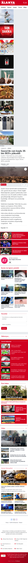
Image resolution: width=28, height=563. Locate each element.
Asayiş (15, 7)
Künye (7, 522)
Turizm (20, 7)
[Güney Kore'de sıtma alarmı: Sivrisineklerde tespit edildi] (21, 300)
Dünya (9, 148)
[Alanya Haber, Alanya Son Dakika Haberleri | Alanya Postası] (8, 2)
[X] (14, 519)
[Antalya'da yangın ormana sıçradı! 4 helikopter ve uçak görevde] (5, 450)
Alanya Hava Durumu (8, 539)
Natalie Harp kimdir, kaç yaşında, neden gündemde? (7, 293)
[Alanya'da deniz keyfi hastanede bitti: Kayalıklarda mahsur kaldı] (5, 461)
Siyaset (9, 7)
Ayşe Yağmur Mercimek (15, 259)
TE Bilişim (17, 561)
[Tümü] (26, 336)
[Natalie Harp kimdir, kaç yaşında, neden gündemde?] (7, 287)
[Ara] (24, 2)
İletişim (20, 522)
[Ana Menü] (26, 2)
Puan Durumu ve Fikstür (5, 544)
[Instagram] (16, 519)
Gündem (3, 7)
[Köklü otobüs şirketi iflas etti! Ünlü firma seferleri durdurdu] (21, 287)
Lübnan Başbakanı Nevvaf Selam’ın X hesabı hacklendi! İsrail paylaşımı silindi (7, 306)
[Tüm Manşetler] (26, 468)
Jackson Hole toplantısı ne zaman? (7, 279)
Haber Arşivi (19, 548)
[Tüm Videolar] (26, 428)
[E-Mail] (10, 262)
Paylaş (4, 184)
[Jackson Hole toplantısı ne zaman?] (7, 273)
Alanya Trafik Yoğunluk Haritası (21, 539)
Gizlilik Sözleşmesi (14, 522)
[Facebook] (11, 519)
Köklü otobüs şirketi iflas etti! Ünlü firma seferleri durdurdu (20, 293)
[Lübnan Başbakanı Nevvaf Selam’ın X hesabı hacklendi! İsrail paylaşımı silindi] (7, 300)
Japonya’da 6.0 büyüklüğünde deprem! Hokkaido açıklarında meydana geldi (20, 280)
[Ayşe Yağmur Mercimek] (4, 260)
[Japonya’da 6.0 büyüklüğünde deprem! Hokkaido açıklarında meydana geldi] (21, 273)
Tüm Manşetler (19, 543)
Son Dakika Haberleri (7, 548)
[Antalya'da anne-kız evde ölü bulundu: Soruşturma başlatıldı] (5, 455)
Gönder (4, 328)
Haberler (3, 148)
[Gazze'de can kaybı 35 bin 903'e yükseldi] (14, 175)
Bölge (25, 7)
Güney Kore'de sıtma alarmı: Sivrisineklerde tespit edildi (20, 306)
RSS (4, 555)
